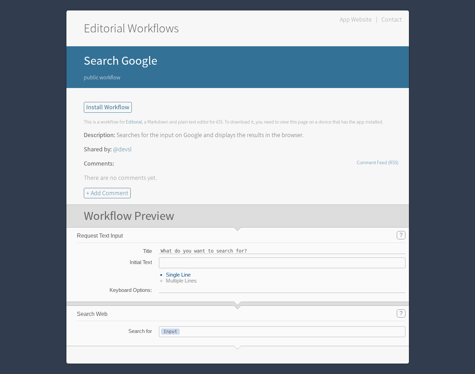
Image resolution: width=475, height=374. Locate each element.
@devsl (122, 149)
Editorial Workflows (131, 28)
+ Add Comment (107, 193)
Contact (391, 19)
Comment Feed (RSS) (377, 163)
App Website (356, 19)
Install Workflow (107, 107)
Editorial (134, 122)
